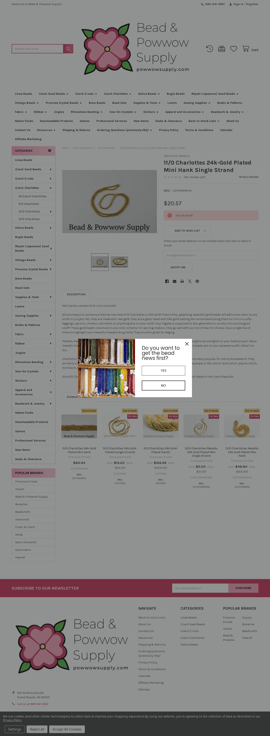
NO (163, 385)
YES (163, 370)
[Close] (187, 344)
